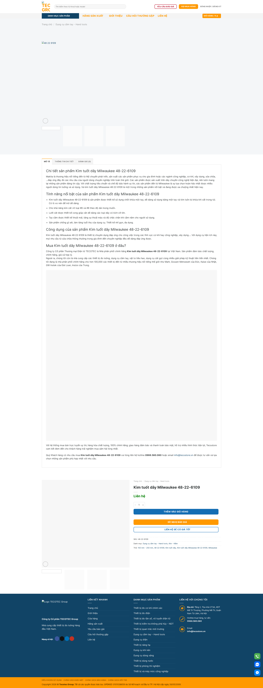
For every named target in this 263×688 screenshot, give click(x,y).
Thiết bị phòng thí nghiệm (147, 666)
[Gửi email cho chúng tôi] (62, 638)
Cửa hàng (93, 618)
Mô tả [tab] (47, 162)
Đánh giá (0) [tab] (84, 162)
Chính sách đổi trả (117, 680)
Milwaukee (212, 548)
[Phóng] (45, 121)
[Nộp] (123, 6)
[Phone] (257, 656)
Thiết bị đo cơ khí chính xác (148, 608)
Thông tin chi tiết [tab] (64, 162)
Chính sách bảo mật (73, 680)
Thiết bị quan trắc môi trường (149, 629)
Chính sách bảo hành (95, 680)
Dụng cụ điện (140, 639)
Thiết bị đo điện (142, 613)
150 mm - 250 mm (145, 548)
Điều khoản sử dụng (52, 680)
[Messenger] (257, 673)
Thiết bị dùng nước (143, 660)
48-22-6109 (159, 548)
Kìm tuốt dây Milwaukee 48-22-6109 (192, 548)
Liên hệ (162, 15)
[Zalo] (257, 664)
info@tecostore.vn (183, 455)
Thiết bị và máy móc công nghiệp (151, 671)
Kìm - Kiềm (173, 544)
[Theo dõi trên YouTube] (72, 638)
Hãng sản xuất (93, 15)
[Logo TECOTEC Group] (55, 607)
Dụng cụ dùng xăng (144, 655)
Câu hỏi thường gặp (140, 15)
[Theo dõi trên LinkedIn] (67, 638)
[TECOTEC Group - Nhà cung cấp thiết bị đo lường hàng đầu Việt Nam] (46, 6)
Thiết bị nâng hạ (142, 645)
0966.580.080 (194, 621)
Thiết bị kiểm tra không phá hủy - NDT (154, 623)
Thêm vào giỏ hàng (176, 511)
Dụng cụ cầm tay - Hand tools (71, 24)
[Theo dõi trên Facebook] (57, 638)
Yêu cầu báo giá (96, 629)
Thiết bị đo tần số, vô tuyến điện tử (152, 618)
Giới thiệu (116, 15)
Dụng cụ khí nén (142, 650)
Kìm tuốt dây (170, 548)
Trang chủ (47, 24)
